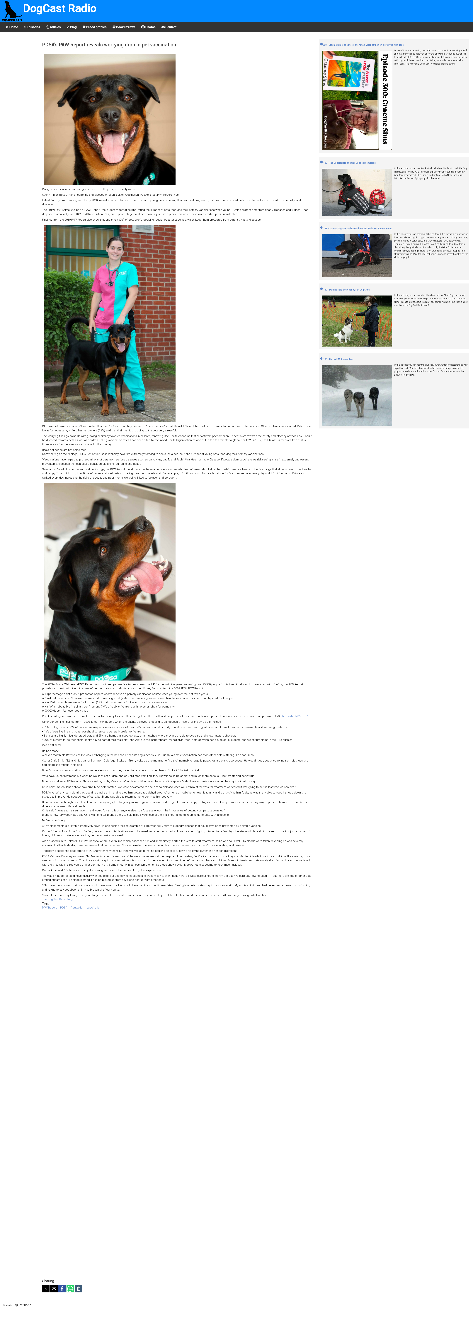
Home (13, 27)
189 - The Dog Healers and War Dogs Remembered (349, 163)
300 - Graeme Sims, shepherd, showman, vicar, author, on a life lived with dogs (363, 45)
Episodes (33, 27)
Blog (73, 27)
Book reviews (125, 27)
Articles (55, 27)
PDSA (63, 907)
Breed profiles (96, 27)
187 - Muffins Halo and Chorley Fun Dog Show (346, 289)
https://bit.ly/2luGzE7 (295, 716)
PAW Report (49, 907)
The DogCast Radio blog (57, 899)
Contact (170, 27)
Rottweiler (77, 907)
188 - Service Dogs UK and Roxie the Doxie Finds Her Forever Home (357, 228)
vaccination (94, 907)
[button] (46, 1288)
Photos (150, 27)
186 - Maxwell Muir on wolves (338, 359)
